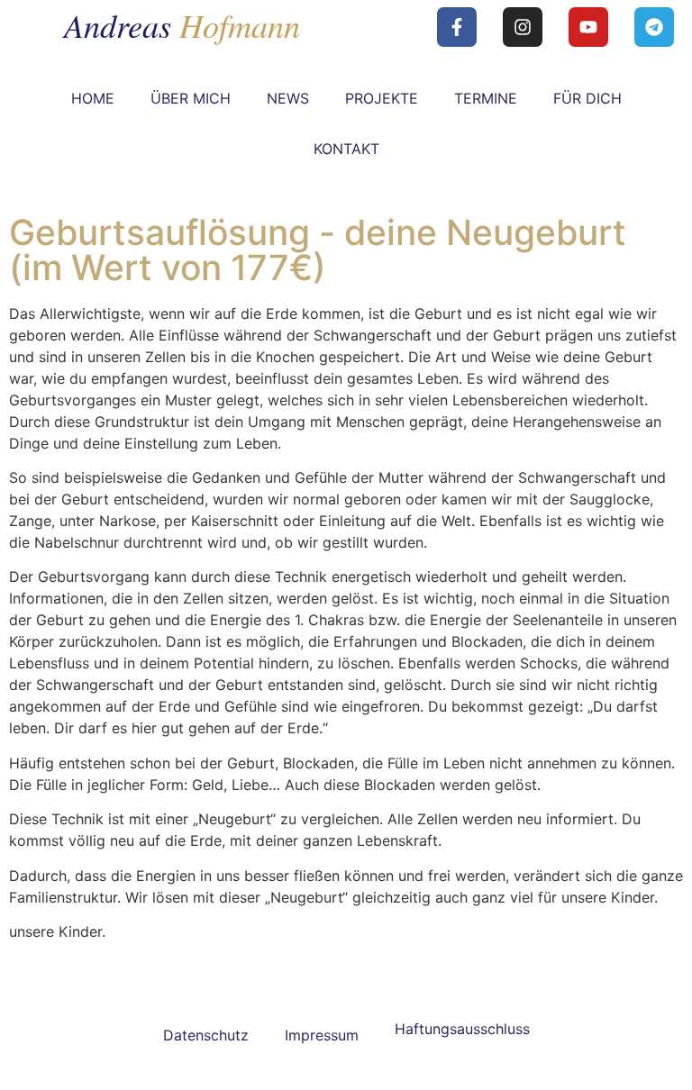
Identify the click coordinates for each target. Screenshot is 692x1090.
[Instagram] (522, 27)
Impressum (322, 1035)
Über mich (190, 98)
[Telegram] (654, 27)
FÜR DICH (587, 98)
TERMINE (485, 98)
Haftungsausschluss (462, 1029)
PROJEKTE (381, 98)
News (288, 98)
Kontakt (346, 149)
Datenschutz (206, 1035)
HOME (92, 98)
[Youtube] (588, 27)
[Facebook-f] (457, 27)
